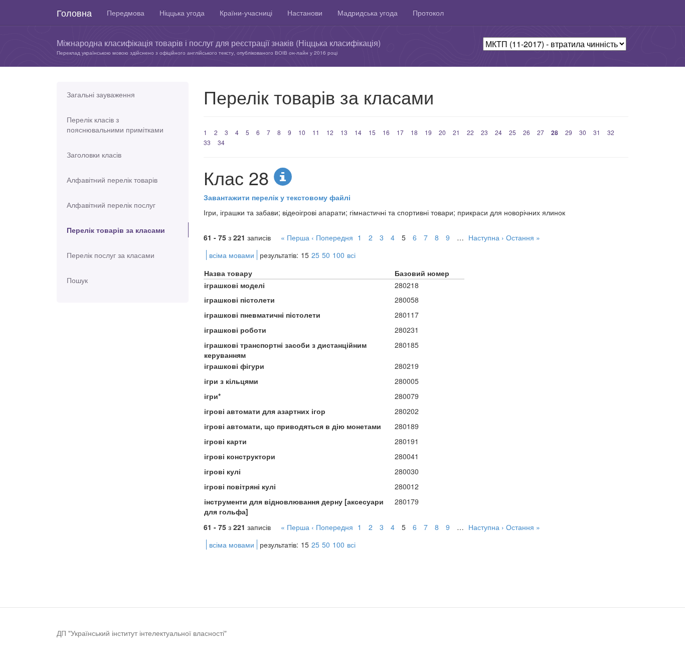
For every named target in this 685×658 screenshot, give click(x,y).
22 (470, 132)
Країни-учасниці (246, 13)
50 (326, 255)
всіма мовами (231, 255)
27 (540, 132)
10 (301, 132)
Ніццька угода (182, 13)
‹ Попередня (332, 237)
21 (456, 132)
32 (610, 132)
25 (512, 132)
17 (400, 132)
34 (221, 142)
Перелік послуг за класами (110, 255)
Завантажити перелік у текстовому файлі (277, 197)
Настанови (304, 13)
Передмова (125, 13)
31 (596, 132)
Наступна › (486, 237)
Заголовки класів (94, 155)
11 (315, 132)
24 (498, 132)
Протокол (428, 13)
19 (428, 132)
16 (386, 132)
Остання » (523, 237)
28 (554, 132)
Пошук (77, 280)
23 (484, 132)
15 (372, 132)
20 (442, 132)
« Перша (295, 237)
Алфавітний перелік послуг (111, 205)
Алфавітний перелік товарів (112, 180)
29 (568, 132)
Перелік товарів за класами (116, 230)
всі (351, 255)
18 (414, 132)
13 (344, 132)
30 (582, 132)
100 (338, 255)
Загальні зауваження (101, 94)
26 (526, 132)
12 (329, 132)
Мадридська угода (367, 13)
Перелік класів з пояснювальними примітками (115, 124)
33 (207, 142)
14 (358, 132)
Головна (74, 12)
